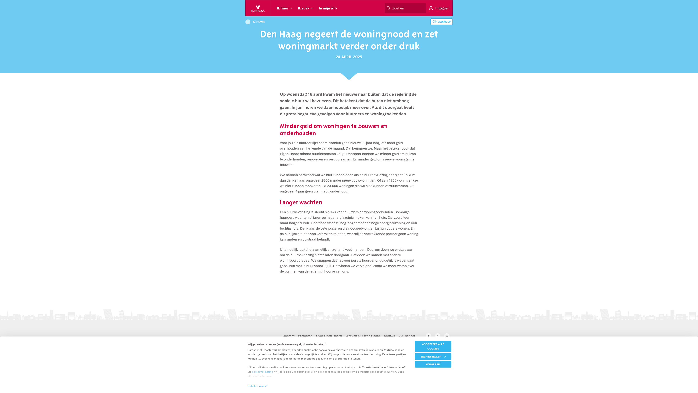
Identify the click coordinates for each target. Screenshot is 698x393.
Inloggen (442, 8)
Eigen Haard (258, 8)
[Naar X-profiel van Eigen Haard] (437, 336)
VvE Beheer (407, 336)
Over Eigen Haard (329, 336)
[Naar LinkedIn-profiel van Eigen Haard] (447, 336)
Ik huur (282, 8)
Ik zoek (303, 8)
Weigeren (433, 364)
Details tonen (256, 386)
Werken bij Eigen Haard (363, 336)
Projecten (305, 336)
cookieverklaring (262, 371)
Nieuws (259, 21)
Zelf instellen (431, 356)
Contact (288, 336)
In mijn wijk (328, 8)
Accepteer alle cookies (433, 346)
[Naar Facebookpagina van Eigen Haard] (428, 336)
